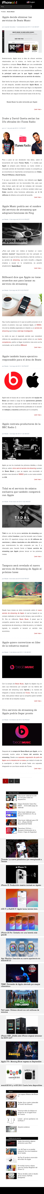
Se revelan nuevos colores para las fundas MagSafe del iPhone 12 (27, 1167)
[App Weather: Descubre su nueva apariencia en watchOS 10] (22, 956)
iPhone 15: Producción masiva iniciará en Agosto (21, 885)
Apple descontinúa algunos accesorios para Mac (26, 1142)
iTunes (27, 693)
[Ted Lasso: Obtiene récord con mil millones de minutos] (22, 1007)
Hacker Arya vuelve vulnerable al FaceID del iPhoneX (28, 1103)
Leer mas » (38, 109)
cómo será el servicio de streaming (24, 468)
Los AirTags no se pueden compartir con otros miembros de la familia (27, 1151)
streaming (16, 260)
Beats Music (24, 619)
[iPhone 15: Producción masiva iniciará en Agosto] (22, 883)
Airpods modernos (24, 1127)
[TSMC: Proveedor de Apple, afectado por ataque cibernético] (22, 982)
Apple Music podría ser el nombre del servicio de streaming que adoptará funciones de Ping (21, 209)
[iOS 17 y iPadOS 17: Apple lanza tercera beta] (22, 906)
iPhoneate (9, 2)
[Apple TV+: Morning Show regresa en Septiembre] (22, 1059)
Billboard (24, 345)
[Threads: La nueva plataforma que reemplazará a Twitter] (22, 857)
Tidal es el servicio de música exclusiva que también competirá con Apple (21, 492)
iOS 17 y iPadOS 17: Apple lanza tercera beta (19, 909)
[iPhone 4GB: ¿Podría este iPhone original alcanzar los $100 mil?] (22, 1033)
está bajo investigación (25, 331)
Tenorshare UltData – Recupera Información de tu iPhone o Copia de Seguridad (27, 830)
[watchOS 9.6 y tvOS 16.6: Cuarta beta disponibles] (22, 1083)
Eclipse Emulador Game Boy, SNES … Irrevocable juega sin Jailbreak (28, 805)
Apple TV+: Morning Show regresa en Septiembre (21, 1062)
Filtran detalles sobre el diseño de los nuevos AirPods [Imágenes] (28, 1175)
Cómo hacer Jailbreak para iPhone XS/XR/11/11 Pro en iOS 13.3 (27, 814)
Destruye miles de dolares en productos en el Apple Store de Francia (27, 1112)
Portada (3, 11)
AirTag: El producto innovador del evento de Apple (27, 1158)
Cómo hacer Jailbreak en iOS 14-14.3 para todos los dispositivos (27, 797)
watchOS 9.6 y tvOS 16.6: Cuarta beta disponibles (21, 1085)
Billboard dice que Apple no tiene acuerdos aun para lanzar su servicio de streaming (21, 280)
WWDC (39, 325)
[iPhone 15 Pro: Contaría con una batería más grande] (22, 930)
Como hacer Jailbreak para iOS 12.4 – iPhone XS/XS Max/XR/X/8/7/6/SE (28, 822)
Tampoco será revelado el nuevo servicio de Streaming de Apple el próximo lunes (22, 569)
